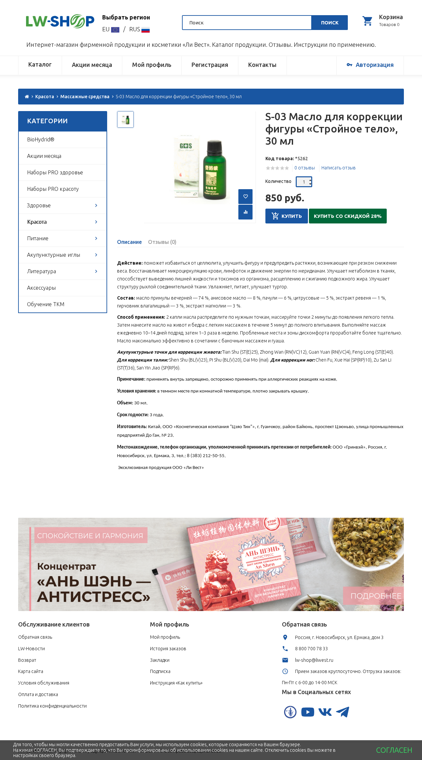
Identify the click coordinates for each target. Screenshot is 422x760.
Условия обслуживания (43, 683)
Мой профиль (151, 64)
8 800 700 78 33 (311, 648)
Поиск (330, 22)
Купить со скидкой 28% (348, 216)
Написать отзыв (338, 167)
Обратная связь (35, 637)
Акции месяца (92, 64)
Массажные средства (84, 96)
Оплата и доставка (38, 694)
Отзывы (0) (162, 242)
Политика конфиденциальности (52, 706)
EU (106, 29)
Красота (44, 96)
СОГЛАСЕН (394, 750)
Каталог (40, 64)
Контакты (262, 64)
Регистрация (210, 64)
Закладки (159, 660)
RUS (135, 29)
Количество (278, 181)
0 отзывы (304, 167)
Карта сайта (30, 671)
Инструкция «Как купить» (176, 683)
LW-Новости (31, 648)
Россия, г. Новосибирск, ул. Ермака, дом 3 (339, 637)
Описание (129, 242)
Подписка (160, 671)
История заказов (168, 648)
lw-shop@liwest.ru (314, 660)
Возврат (27, 660)
